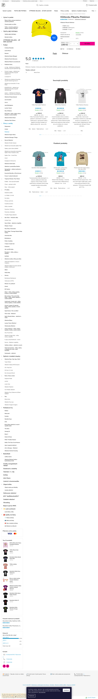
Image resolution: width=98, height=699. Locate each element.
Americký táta (8, 235)
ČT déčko (7, 190)
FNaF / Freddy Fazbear (10, 439)
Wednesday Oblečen (10, 326)
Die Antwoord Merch (10, 373)
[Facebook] (4, 666)
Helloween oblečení (9, 493)
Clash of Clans (8, 437)
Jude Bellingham (9, 105)
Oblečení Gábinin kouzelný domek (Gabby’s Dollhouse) (13, 266)
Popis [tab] (55, 53)
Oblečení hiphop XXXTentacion (12, 364)
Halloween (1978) (9, 281)
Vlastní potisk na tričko (10, 24)
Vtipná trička (7, 484)
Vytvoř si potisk (8, 17)
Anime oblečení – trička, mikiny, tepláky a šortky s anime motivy (12, 329)
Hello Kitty (7, 272)
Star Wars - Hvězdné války (11, 217)
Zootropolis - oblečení (10, 353)
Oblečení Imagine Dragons (11, 405)
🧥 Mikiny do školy (9, 520)
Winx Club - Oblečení (10, 313)
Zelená (33, 129)
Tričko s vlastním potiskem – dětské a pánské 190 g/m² (12, 27)
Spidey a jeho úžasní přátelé (11, 148)
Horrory (6, 275)
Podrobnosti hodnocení (80, 19)
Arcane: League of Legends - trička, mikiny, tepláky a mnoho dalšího (12, 307)
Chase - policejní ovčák (10, 184)
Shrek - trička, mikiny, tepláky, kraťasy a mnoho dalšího (12, 292)
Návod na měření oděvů (60, 685)
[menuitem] (7, 11)
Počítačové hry (8, 408)
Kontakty (52, 685)
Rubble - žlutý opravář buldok (12, 181)
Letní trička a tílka (9, 512)
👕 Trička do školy (9, 518)
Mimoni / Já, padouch (10, 283)
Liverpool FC (8, 76)
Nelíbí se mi (5, 643)
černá (42, 192)
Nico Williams (8, 111)
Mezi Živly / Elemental (10, 228)
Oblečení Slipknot (9, 387)
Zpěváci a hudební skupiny (11, 356)
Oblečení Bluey (8, 320)
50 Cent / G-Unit (9, 370)
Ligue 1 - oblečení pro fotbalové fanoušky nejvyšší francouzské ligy (13, 93)
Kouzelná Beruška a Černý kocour (13, 173)
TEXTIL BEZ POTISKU (10, 31)
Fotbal (5, 45)
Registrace (92, 1)
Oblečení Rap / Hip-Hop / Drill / (12, 359)
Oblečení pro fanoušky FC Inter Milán (12, 84)
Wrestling (6, 503)
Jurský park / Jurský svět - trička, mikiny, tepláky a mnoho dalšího (13, 302)
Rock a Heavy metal (10, 376)
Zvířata (5, 475)
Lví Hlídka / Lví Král (9, 195)
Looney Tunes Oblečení (10, 323)
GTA (6, 422)
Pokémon (7, 132)
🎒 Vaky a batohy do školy (11, 523)
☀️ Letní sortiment (9, 509)
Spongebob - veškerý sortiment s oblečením (13, 169)
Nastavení (31, 696)
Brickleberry (8, 238)
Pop (6, 396)
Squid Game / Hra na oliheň (11, 311)
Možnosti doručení (64, 36)
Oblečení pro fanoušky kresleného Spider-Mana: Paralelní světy (13, 152)
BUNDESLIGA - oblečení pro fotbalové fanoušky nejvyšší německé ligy (12, 89)
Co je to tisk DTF (27, 685)
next (94, 111)
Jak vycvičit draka (9, 249)
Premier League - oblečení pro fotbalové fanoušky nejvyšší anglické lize (12, 73)
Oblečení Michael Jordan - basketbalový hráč (11, 460)
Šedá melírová (40, 129)
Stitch (6, 270)
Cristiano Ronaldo (9, 48)
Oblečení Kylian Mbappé (11, 56)
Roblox (6, 410)
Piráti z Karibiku (9, 241)
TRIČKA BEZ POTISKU (10, 34)
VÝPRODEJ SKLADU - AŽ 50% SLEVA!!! (11, 41)
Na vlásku (7, 198)
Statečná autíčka (9, 192)
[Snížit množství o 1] (71, 43)
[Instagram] (7, 666)
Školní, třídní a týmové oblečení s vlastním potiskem (13, 21)
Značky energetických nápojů (10, 464)
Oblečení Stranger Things (11, 137)
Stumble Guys (8, 419)
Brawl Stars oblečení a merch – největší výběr (12, 425)
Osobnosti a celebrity (10, 469)
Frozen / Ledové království (11, 176)
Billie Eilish (7, 399)
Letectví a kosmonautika (11, 481)
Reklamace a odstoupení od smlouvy (40, 685)
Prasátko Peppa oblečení (11, 215)
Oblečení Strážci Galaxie (10, 143)
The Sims (7, 428)
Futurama (7, 246)
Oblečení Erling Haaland (11, 97)
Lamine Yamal (8, 108)
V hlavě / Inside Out (9, 244)
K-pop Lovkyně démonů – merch (12, 339)
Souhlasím (66, 690)
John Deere (6, 478)
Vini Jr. (6, 102)
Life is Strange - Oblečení (11, 448)
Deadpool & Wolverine (10, 161)
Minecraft (7, 413)
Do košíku (87, 43)
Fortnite (7, 416)
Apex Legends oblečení (10, 445)
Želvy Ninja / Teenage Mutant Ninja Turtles (13, 232)
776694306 (9, 659)
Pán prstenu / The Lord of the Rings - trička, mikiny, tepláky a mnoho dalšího (12, 297)
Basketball (6, 454)
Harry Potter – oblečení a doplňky (13, 223)
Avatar (6, 129)
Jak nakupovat (6, 1)
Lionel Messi (8, 50)
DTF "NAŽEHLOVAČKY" (11, 496)
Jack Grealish (8, 99)
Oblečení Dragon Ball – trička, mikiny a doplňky (12, 336)
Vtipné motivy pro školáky (11, 487)
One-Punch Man (8, 332)
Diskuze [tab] (65, 53)
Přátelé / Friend (8, 226)
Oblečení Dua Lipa (9, 402)
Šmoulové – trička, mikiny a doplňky (11, 252)
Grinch (6, 286)
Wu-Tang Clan (8, 367)
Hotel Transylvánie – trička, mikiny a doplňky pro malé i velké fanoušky (13, 349)
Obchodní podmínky (16, 1)
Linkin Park (7, 384)
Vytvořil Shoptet (91, 697)
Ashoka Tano (8, 220)
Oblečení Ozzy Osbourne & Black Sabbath (12, 393)
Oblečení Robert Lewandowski (12, 61)
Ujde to (4, 640)
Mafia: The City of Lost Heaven (12, 442)
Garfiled (7, 256)
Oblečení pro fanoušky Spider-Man (13, 145)
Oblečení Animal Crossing (11, 451)
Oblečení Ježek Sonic (10, 163)
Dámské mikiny (8, 37)
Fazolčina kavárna (9, 203)
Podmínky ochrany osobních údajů (30, 1)
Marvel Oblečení (9, 140)
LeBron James (8, 456)
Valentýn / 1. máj (8, 472)
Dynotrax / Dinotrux (9, 209)
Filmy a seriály (8, 123)
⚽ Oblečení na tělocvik (10, 526)
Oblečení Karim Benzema (11, 59)
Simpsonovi (7, 126)
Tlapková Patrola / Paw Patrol (12, 179)
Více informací (42, 692)
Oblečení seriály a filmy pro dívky (13, 259)
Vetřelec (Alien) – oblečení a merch (13, 345)
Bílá (30, 129)
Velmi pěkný (6, 637)
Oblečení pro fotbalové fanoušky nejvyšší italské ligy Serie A (12, 80)
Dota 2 (6, 434)
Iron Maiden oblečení (10, 389)
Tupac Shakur (8, 362)
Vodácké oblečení (9, 499)
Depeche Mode (8, 378)
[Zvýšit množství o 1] (78, 43)
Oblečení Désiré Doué (10, 117)
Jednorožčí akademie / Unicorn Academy (12, 262)
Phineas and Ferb (9, 201)
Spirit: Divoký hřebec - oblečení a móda (13, 317)
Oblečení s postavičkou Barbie (12, 166)
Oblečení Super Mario (10, 134)
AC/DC (6, 381)
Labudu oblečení (9, 490)
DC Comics (7, 289)
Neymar (7, 53)
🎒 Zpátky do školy (9, 515)
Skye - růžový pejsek (10, 187)
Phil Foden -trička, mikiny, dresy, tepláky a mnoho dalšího (13, 114)
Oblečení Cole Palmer (10, 120)
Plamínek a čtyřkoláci (10, 212)
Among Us (7, 431)
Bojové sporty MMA (9, 506)
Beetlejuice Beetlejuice (10, 278)
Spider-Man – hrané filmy (11, 155)
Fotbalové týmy (8, 64)
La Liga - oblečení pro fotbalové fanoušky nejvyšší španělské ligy (12, 68)
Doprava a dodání (71, 685)
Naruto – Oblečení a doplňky (11, 342)
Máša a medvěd (8, 206)
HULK (6, 158)
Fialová (59, 131)
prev (27, 111)
